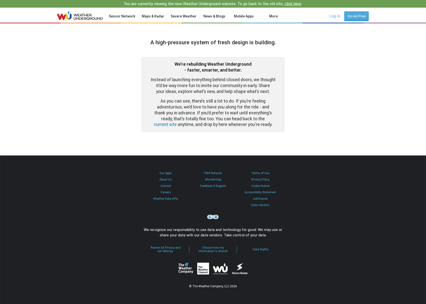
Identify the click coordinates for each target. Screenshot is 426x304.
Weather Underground (220, 268)
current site (165, 124)
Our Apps (166, 173)
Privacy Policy (260, 179)
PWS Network (213, 173)
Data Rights (261, 249)
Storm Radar (240, 269)
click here (292, 3)
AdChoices (260, 198)
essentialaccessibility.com (213, 217)
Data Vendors (260, 205)
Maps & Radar (153, 16)
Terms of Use (260, 173)
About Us (166, 179)
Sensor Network (122, 16)
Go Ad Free (356, 16)
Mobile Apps (244, 16)
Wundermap (213, 179)
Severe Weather (183, 16)
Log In (334, 16)
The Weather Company (185, 268)
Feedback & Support (213, 186)
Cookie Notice (260, 186)
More (273, 16)
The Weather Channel (203, 268)
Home (80, 15)
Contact (165, 186)
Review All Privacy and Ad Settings (165, 249)
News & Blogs (214, 16)
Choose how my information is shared (213, 249)
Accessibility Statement (260, 192)
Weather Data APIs (165, 198)
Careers (165, 192)
